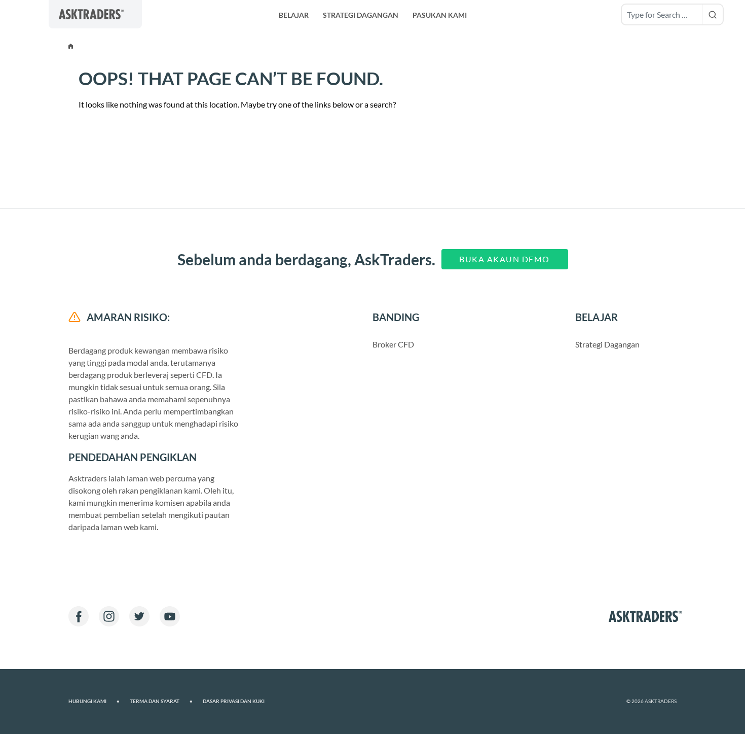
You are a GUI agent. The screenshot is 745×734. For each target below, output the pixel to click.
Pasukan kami (440, 15)
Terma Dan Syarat (161, 701)
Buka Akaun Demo (504, 259)
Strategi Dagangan (360, 15)
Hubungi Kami (94, 701)
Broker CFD (393, 344)
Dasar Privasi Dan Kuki (234, 701)
